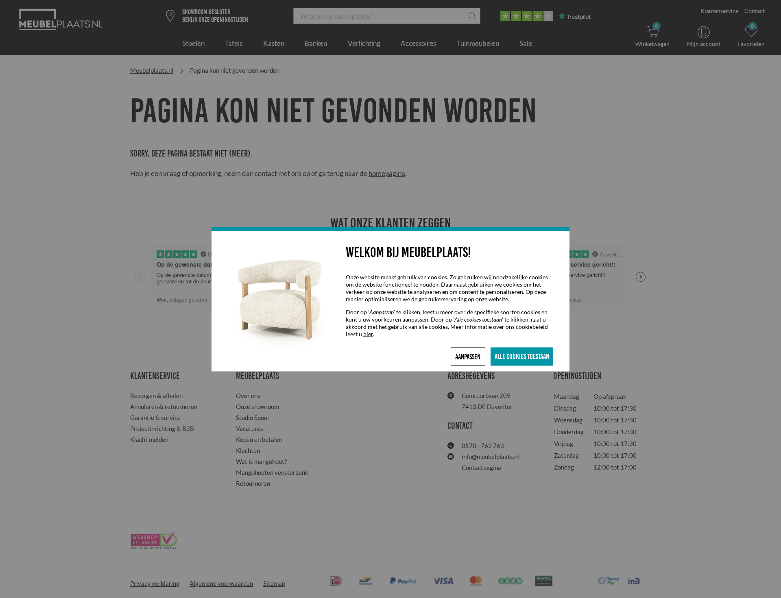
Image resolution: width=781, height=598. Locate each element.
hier (368, 333)
